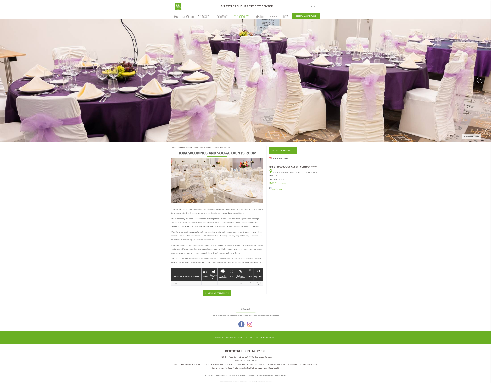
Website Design (280, 375)
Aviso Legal (242, 375)
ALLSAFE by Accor (234, 338)
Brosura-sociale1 (280, 158)
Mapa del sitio (220, 375)
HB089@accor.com (277, 183)
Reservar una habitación (306, 16)
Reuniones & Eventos (222, 16)
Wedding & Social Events (242, 16)
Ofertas (273, 16)
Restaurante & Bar (204, 16)
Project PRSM (285, 16)
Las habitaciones (188, 16)
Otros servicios (260, 16)
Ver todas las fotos (471, 137)
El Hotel (175, 16)
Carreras (232, 375)
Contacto (219, 338)
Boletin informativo (264, 338)
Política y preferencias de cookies (260, 375)
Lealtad (249, 338)
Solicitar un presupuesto (217, 293)
